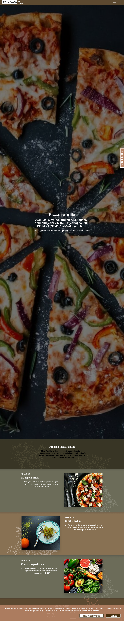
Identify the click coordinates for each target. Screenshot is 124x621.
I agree (113, 616)
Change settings (91, 616)
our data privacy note (91, 611)
